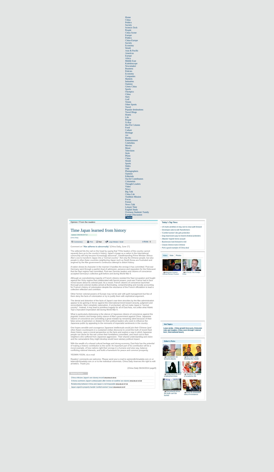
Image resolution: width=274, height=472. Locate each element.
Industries (129, 81)
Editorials (129, 176)
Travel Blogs (131, 112)
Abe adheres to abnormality (96, 246)
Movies (128, 145)
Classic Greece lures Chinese (173, 245)
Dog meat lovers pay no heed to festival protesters (181, 236)
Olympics (129, 91)
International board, (176, 332)
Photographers (131, 171)
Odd (127, 168)
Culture (128, 130)
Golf (127, 99)
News (127, 189)
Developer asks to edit (176, 230)
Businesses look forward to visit (174, 242)
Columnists (130, 181)
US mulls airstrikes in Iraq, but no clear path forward (182, 227)
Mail (100, 242)
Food (127, 127)
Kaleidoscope (131, 63)
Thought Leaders (133, 184)
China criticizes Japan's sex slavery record (87, 378)
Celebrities (130, 143)
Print (91, 242)
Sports (128, 89)
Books (128, 138)
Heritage (129, 132)
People (128, 30)
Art (126, 135)
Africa (128, 58)
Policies (128, 71)
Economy (129, 45)
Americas (129, 53)
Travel (128, 107)
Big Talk (129, 191)
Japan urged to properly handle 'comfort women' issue (92, 387)
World (128, 48)
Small (121, 242)
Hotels (128, 115)
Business (129, 68)
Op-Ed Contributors (134, 179)
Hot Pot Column (132, 125)
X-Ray (128, 122)
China (128, 20)
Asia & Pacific (131, 50)
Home (128, 17)
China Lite (130, 194)
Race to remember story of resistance (192, 393)
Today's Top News (169, 222)
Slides (128, 166)
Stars (127, 97)
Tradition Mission (133, 197)
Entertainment (131, 140)
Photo (127, 156)
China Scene (131, 32)
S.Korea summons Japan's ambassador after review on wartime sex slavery (100, 381)
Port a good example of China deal (175, 248)
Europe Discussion (133, 214)
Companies (130, 76)
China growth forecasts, (184, 328)
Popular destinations (134, 109)
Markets (128, 79)
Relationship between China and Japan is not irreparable (93, 384)
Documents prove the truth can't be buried (172, 393)
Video (128, 186)
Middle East (130, 61)
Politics (128, 22)
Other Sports (131, 104)
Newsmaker (130, 66)
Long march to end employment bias (172, 375)
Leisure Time (131, 207)
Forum (128, 202)
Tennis (128, 102)
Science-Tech (131, 27)
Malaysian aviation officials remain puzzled (171, 273)
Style (127, 153)
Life (127, 117)
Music (128, 148)
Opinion (129, 84)
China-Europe (131, 40)
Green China (131, 86)
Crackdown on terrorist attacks (171, 358)
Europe (128, 35)
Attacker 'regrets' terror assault (173, 239)
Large (111, 242)
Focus (128, 199)
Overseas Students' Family (137, 212)
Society (128, 25)
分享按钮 (145, 242)
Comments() (78, 242)
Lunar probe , (168, 328)
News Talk (130, 204)
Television (129, 150)
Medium (116, 242)
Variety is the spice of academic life (192, 375)
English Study (131, 209)
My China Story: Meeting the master (191, 358)
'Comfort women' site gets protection (176, 233)
